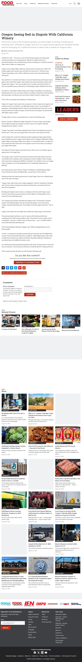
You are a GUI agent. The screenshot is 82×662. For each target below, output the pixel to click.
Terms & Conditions (54, 656)
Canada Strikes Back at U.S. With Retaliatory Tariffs (39, 545)
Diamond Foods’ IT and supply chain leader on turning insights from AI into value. (40, 451)
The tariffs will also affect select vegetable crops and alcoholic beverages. (67, 518)
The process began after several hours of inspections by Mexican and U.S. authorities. (67, 550)
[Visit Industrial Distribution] (53, 604)
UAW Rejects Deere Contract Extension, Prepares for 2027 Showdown (11, 513)
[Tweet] (15, 267)
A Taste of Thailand (9, 329)
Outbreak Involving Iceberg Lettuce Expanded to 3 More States (62, 88)
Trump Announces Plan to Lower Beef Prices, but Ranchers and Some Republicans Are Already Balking (14, 578)
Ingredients (32, 443)
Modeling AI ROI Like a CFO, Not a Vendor (13, 414)
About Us (27, 656)
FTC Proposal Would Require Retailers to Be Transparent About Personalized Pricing (39, 578)
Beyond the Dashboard (70, 330)
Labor (4, 508)
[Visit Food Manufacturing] (17, 604)
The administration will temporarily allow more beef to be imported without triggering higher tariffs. (13, 584)
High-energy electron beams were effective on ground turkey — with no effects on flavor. (65, 484)
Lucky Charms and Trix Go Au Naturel (65, 447)
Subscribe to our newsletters (27, 262)
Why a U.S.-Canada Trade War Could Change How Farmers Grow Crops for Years (62, 77)
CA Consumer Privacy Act (69, 656)
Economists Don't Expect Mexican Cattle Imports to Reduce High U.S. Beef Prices (40, 513)
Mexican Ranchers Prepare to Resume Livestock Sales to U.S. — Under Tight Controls (66, 578)
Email (2, 619)
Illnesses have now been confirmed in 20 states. (13, 451)
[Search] (74, 3)
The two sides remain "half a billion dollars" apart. (12, 518)
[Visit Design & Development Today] (6, 604)
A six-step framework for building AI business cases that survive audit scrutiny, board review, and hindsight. (14, 419)
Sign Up (5, 628)
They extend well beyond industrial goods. (40, 548)
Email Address (29, 286)
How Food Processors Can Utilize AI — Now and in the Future (62, 98)
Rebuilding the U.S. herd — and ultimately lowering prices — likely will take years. (40, 518)
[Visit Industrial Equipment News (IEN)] (29, 604)
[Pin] (19, 267)
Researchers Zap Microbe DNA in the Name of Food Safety (67, 480)
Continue (29, 294)
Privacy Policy (44, 656)
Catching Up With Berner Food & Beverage (51, 330)
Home (4, 326)
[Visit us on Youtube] (46, 652)
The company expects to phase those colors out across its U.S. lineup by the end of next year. (14, 484)
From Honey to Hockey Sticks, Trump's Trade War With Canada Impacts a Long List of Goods (66, 513)
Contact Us (35, 656)
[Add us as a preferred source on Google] (24, 267)
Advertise (20, 656)
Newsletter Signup (11, 656)
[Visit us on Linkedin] (42, 652)
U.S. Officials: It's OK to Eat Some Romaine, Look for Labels (30, 331)
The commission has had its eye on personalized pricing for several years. (39, 583)
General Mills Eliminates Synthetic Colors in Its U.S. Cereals (13, 480)
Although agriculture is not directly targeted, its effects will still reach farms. (41, 420)
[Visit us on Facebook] (35, 652)
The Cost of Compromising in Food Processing (63, 67)
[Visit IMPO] (41, 604)
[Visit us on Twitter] (38, 652)
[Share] (7, 267)
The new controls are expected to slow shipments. (66, 583)
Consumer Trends (34, 573)
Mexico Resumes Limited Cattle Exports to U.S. (66, 545)
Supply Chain (33, 410)
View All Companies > (68, 119)
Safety (4, 443)
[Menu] (78, 3)
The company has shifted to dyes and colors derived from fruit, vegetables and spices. (67, 452)
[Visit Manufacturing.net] (64, 604)
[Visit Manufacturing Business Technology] (76, 604)
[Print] (3, 267)
